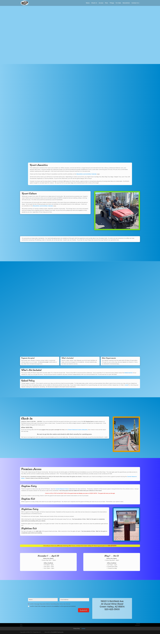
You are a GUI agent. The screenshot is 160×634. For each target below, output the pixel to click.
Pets (106, 3)
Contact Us (135, 3)
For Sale (118, 3)
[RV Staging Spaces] (126, 451)
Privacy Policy (76, 628)
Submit (83, 610)
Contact (83, 628)
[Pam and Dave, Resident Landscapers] (117, 229)
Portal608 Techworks (57, 632)
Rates (88, 3)
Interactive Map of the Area (112, 615)
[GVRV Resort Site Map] (120, 141)
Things (112, 3)
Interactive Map (39, 154)
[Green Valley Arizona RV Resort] (114, 113)
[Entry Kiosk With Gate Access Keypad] (126, 541)
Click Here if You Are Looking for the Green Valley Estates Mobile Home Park (80, 53)
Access (101, 3)
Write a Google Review (96, 250)
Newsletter (126, 3)
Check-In (94, 3)
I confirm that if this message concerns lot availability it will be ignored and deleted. (53, 606)
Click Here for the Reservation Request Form (80, 408)
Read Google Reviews (64, 250)
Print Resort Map (80, 154)
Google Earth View (121, 154)
